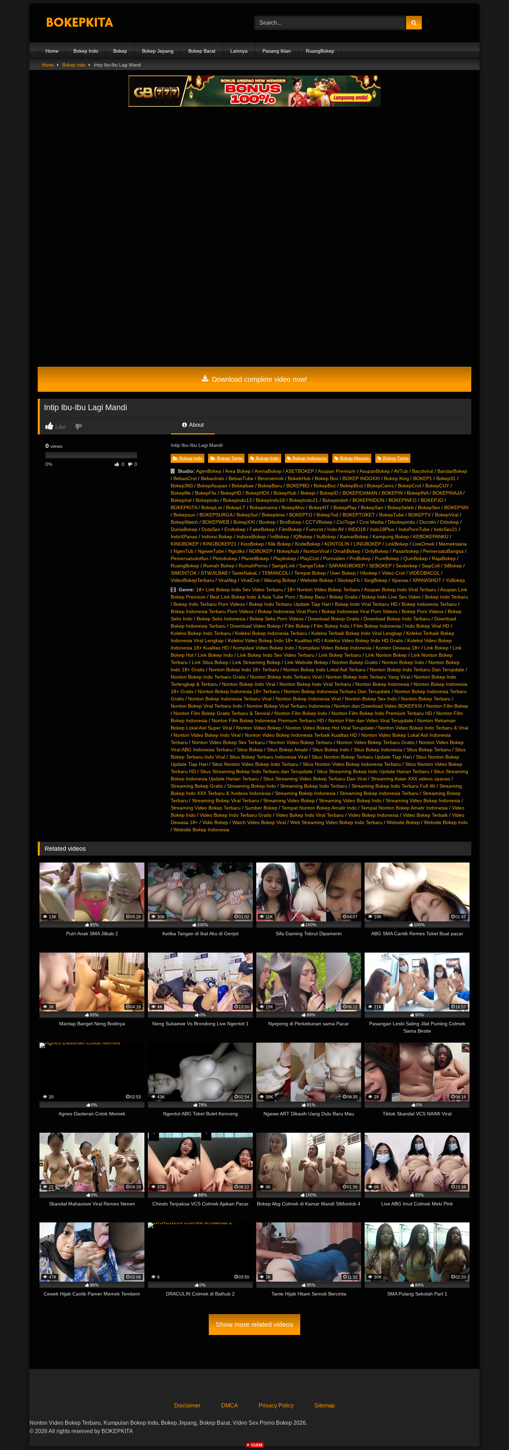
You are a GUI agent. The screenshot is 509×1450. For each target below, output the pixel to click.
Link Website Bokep (306, 662)
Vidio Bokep (215, 822)
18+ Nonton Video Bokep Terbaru (323, 589)
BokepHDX (257, 493)
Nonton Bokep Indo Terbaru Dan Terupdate (417, 669)
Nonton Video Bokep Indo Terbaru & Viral (423, 728)
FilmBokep (290, 529)
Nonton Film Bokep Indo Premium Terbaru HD (381, 713)
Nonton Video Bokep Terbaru (300, 742)
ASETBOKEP (299, 471)
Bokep (120, 51)
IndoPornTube (414, 529)
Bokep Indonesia (309, 458)
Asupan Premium (337, 471)
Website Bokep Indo (446, 822)
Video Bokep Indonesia (373, 815)
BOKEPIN (392, 493)
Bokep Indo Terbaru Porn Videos (209, 604)
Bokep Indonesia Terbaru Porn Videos (212, 611)
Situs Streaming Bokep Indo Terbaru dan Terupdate (256, 771)
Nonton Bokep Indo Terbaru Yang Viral (368, 677)
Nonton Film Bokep (447, 706)
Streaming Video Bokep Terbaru (206, 808)
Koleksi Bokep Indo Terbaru (201, 633)
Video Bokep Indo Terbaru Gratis (235, 815)
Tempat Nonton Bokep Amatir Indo (319, 808)
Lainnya (239, 51)
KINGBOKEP (185, 544)
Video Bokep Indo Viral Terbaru (310, 815)
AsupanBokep (374, 471)
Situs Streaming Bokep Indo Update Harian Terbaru (373, 771)
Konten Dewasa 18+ (398, 648)
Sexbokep (407, 565)
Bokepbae (243, 485)
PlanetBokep (255, 558)
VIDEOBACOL (424, 573)
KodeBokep (307, 544)
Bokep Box (326, 478)
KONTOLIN (336, 544)
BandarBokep (452, 471)
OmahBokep (346, 551)
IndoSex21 (445, 529)
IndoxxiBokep (251, 536)
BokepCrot (409, 485)
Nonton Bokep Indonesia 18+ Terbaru (239, 691)
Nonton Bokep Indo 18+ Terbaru (244, 669)
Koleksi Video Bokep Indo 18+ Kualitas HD (274, 640)
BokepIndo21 (303, 500)
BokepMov (293, 507)
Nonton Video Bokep (258, 728)
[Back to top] (487, 1429)
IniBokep (279, 536)
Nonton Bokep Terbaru (425, 698)
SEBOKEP (380, 565)
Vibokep (368, 573)
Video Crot (393, 573)
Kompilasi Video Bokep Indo (263, 648)
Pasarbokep (406, 551)
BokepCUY (437, 485)
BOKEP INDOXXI (361, 478)
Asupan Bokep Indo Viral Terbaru (400, 589)
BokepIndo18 (270, 500)
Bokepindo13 (237, 500)
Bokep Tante (229, 458)
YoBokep (455, 580)
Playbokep (284, 558)
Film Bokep (297, 626)
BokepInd (181, 500)
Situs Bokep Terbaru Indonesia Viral (268, 757)
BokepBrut (351, 485)
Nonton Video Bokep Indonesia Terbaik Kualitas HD (301, 735)
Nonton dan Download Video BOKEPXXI (378, 706)
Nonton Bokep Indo (403, 662)
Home (52, 51)
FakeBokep (262, 529)
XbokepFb (348, 580)
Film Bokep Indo (331, 626)
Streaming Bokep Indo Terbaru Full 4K (393, 786)
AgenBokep (208, 471)
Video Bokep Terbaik (425, 815)
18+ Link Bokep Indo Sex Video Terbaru (239, 589)
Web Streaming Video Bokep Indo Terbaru (336, 822)
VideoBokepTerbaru (192, 580)
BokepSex (429, 507)
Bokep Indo (85, 51)
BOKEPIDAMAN (359, 493)
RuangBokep (320, 51)
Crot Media (371, 522)
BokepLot (211, 507)
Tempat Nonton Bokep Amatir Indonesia (404, 808)
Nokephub (288, 551)
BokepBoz (325, 485)
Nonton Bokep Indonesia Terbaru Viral (229, 698)
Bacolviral (422, 471)
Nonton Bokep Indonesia (382, 684)
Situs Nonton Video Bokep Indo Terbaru (255, 764)
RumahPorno (253, 565)
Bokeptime (273, 515)
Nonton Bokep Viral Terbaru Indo (206, 706)
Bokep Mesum (354, 458)
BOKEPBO (298, 485)
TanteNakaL (245, 573)
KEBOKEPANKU (430, 536)
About (196, 425)
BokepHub (285, 493)
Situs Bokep (250, 749)
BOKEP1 (422, 478)
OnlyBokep (377, 551)
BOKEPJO (432, 500)
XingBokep (375, 580)
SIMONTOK (184, 573)
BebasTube (241, 478)
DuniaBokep (184, 529)
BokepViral (446, 515)
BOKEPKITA (184, 507)
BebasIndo (212, 478)
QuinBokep (415, 558)
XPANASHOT (426, 580)
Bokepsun (184, 515)
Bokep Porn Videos (423, 611)
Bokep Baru (312, 597)
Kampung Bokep (391, 536)
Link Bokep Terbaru (340, 655)
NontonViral (316, 551)
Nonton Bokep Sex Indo (371, 698)
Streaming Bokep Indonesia (305, 793)
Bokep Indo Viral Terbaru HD (366, 604)
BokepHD (231, 493)
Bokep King (396, 478)
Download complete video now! (258, 379)
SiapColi (431, 565)
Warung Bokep (280, 580)
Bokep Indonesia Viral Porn (288, 611)
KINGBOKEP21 (219, 544)
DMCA (229, 1405)
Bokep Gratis (343, 597)
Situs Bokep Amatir (287, 749)
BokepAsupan (212, 485)
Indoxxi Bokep (217, 536)
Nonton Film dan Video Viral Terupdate (370, 720)
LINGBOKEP (367, 544)
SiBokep (453, 565)
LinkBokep (396, 544)
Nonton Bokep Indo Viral (248, 684)
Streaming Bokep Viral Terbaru (225, 800)
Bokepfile (181, 493)
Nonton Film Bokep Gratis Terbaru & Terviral (221, 713)
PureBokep (387, 558)
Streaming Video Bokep (289, 800)
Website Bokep (316, 580)
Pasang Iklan (276, 51)
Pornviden (334, 558)
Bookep (267, 522)
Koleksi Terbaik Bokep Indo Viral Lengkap (356, 633)
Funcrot (314, 529)
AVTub (401, 471)
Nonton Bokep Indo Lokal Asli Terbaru (324, 669)
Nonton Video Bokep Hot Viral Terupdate (329, 728)
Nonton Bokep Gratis (355, 662)
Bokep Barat (201, 51)
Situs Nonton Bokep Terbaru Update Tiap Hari (362, 757)
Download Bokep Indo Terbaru (397, 618)
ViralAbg (227, 580)
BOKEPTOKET (358, 515)
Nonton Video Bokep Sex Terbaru (228, 742)
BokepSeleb (400, 507)
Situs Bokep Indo (330, 749)
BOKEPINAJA (447, 493)
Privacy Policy (276, 1405)
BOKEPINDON (368, 500)
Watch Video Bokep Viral (259, 822)
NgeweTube (211, 551)
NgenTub (183, 551)
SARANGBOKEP (347, 565)
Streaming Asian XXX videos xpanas (410, 778)
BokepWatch (184, 522)
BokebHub (299, 478)
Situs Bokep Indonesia (378, 749)
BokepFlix (205, 493)
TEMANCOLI (276, 573)
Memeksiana (453, 544)
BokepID (329, 493)
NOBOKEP (261, 551)
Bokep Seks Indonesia (221, 618)
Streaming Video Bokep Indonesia (423, 800)
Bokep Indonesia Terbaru (429, 604)
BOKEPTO (300, 515)
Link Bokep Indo (215, 655)
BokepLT (235, 507)
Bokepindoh (335, 500)
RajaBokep (444, 558)
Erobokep (234, 529)
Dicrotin (427, 522)
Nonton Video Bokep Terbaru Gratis (375, 742)
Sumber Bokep (261, 808)
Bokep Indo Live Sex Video (391, 597)
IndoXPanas (184, 536)
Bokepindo (207, 500)
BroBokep (290, 522)
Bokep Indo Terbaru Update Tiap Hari (290, 604)
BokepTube (391, 515)
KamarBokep (354, 536)
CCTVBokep (318, 522)
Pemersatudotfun (189, 558)
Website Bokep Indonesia (201, 829)
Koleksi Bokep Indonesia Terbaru (271, 633)
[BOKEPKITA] (90, 23)
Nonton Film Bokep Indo (300, 713)
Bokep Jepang (157, 51)
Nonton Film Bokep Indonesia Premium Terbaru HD (268, 720)
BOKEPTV (419, 515)
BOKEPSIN (456, 507)
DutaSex (211, 529)
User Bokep (343, 573)
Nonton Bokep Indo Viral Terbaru (315, 684)
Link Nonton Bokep (386, 655)
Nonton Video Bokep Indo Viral (207, 735)
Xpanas (400, 580)
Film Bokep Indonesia (377, 626)
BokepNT (319, 507)
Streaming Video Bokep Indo (350, 800)
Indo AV (335, 529)
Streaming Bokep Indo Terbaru (313, 786)
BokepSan (372, 507)
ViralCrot (250, 580)
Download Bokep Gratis (333, 618)
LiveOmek (423, 544)
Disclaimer (187, 1405)
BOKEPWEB (215, 522)
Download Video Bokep (255, 626)
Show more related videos (254, 1324)
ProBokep (360, 558)
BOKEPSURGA (215, 515)
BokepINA (417, 493)
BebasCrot (185, 478)
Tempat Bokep (310, 573)
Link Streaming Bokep (256, 662)
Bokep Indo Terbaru (446, 597)
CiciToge (346, 522)
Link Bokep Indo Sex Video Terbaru (275, 655)
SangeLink (283, 565)
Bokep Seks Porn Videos (277, 618)
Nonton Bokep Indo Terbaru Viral (286, 677)
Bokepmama (263, 507)
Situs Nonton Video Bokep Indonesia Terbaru (352, 764)
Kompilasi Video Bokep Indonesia (335, 648)
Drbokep (449, 522)
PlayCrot (309, 558)
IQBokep (302, 536)
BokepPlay (345, 507)
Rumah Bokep (218, 565)
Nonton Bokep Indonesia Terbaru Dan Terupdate (337, 691)
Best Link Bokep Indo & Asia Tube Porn (252, 597)
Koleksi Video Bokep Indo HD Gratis (363, 640)
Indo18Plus (382, 529)
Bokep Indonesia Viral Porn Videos (360, 611)
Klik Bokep (279, 544)
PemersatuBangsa (443, 551)
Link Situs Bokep (210, 662)
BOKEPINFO (403, 500)
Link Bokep (436, 648)
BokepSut (247, 515)
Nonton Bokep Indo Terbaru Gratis (208, 677)
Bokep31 (446, 478)
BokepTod (327, 515)
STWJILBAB (214, 573)
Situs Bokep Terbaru (429, 749)
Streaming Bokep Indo (251, 786)
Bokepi (308, 493)
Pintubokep (225, 558)
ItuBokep (326, 536)
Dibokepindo (401, 522)
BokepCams (380, 485)
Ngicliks (236, 551)
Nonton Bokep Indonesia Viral (308, 698)
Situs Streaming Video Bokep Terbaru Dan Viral (315, 778)
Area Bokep (238, 471)
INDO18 (357, 529)
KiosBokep (252, 544)
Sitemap (324, 1405)
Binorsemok (271, 478)
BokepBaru (270, 485)
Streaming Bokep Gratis (197, 786)
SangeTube (311, 565)
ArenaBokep (268, 471)
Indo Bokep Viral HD (427, 626)
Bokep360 (182, 485)
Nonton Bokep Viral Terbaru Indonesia (288, 706)
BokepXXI (244, 522)
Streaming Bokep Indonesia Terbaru (379, 793)
